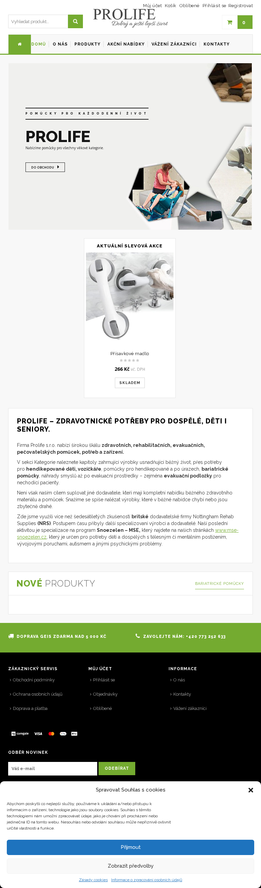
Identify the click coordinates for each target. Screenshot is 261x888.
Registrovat (240, 5)
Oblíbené (102, 708)
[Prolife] (130, 18)
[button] (250, 790)
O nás (179, 679)
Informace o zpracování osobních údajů (146, 879)
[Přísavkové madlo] (130, 296)
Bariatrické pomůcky (219, 583)
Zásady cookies (93, 879)
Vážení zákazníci (190, 708)
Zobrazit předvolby (131, 866)
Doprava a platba (30, 708)
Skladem (129, 383)
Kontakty (182, 694)
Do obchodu (42, 167)
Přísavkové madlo (129, 353)
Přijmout (131, 847)
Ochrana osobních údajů (38, 694)
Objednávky (105, 694)
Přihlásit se (214, 5)
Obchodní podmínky (34, 679)
